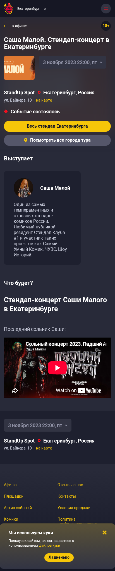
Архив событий (18, 508)
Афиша (10, 485)
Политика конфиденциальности (77, 521)
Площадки (13, 496)
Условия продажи (74, 508)
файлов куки (49, 545)
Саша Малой (55, 188)
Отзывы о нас (70, 485)
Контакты (67, 496)
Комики (11, 519)
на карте (44, 100)
